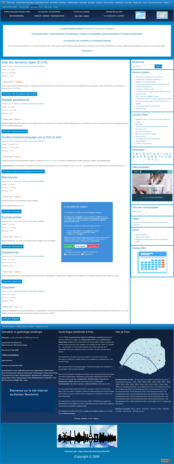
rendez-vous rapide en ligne (93, 411)
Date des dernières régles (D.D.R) (25, 62)
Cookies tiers (88, 254)
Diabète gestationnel (15, 99)
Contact (55, 7)
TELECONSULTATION (57, 16)
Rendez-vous (137, 2)
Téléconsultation (108, 2)
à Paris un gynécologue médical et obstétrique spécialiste (84, 337)
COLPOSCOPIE (43, 12)
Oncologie (91, 2)
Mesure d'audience (90, 252)
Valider (158, 66)
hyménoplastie (64, 384)
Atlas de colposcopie (25, 373)
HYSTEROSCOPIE (54, 12)
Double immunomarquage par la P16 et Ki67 (32, 137)
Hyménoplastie (25, 375)
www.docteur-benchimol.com (12, 342)
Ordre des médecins (8, 326)
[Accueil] (4, 3)
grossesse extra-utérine (13, 88)
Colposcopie (11, 2)
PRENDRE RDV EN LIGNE (114, 12)
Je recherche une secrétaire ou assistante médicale (87, 41)
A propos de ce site (42, 326)
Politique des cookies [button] (71, 241)
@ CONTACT (120, 16)
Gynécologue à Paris (41, 2)
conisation (99, 381)
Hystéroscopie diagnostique (25, 2)
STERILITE (37, 16)
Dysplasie (8, 287)
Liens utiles (128, 2)
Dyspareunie (10, 252)
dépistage (60, 123)
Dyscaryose (9, 177)
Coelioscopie (37, 373)
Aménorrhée (49, 370)
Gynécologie (54, 2)
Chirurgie (99, 2)
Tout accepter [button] (80, 246)
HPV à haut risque (77, 165)
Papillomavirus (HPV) (66, 381)
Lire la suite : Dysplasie (11, 319)
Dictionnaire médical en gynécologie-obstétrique (29, 66)
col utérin (122, 311)
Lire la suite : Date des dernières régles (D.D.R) (19, 94)
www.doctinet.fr (7, 360)
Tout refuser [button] (93, 246)
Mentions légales (141, 234)
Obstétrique (63, 2)
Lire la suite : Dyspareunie (12, 281)
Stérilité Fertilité (73, 2)
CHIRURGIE (46, 16)
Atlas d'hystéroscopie (9, 373)
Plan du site (48, 7)
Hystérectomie (37, 375)
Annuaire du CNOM (12, 380)
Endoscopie (83, 2)
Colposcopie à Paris (50, 373)
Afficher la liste (136, 211)
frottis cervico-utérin (50, 160)
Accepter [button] (69, 246)
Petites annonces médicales (25, 326)
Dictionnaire (34, 7)
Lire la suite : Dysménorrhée (13, 246)
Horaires (166, 2)
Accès (145, 2)
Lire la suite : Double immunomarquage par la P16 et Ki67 (23, 171)
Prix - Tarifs (24, 380)
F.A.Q (41, 7)
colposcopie (82, 379)
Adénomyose (39, 370)
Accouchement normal (9, 370)
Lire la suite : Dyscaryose (11, 211)
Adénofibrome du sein (25, 370)
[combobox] (143, 66)
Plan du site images (20, 345)
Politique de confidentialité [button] (90, 241)
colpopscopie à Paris (88, 339)
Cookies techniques (73, 252)
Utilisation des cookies (143, 237)
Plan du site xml (7, 345)
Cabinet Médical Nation (9, 7)
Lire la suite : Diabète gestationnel (15, 131)
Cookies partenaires (73, 254)
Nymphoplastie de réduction (42, 378)
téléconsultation (91, 384)
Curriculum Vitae (23, 7)
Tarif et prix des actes (155, 2)
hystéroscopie (93, 379)
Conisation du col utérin (10, 375)
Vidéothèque (119, 2)
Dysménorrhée (12, 217)
